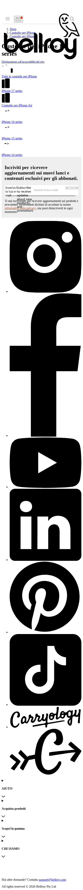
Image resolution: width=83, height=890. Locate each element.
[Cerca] (72, 19)
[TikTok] (45, 670)
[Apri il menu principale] (8, 18)
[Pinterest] (45, 598)
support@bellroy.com (52, 879)
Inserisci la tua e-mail (11, 190)
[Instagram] (45, 257)
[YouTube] (45, 463)
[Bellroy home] (41, 59)
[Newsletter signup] (18, 19)
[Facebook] (45, 365)
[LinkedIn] (45, 525)
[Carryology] (45, 741)
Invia (72, 188)
